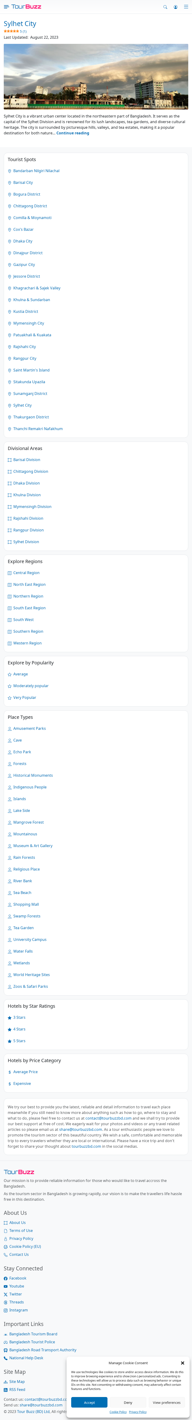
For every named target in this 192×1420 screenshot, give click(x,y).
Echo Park (21, 751)
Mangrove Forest (28, 822)
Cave (17, 740)
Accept (89, 1402)
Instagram (18, 1310)
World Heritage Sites (31, 974)
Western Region (27, 643)
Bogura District (26, 194)
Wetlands (21, 963)
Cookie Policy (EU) (25, 1246)
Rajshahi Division (27, 518)
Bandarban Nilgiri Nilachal (35, 170)
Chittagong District (29, 205)
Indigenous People (29, 787)
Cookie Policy (118, 1412)
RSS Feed (17, 1389)
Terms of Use (21, 1230)
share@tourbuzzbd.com (80, 1129)
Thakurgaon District (30, 417)
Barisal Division (26, 459)
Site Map (17, 1381)
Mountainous (24, 834)
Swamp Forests (26, 916)
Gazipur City (23, 264)
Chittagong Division (30, 471)
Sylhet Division (25, 541)
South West (23, 619)
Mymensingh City (28, 323)
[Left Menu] (6, 7)
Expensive (21, 1083)
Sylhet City (22, 405)
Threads (16, 1302)
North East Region (29, 584)
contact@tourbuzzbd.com (108, 1118)
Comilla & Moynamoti (32, 217)
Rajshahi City (24, 346)
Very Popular (24, 697)
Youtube (16, 1286)
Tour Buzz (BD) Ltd (33, 1411)
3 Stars (19, 1017)
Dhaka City (22, 241)
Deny (128, 1402)
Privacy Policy (138, 1412)
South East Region (29, 607)
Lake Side (21, 810)
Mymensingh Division (32, 506)
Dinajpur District (27, 252)
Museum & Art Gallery (32, 845)
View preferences (167, 1402)
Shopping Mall (25, 904)
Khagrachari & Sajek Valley (36, 288)
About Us (17, 1222)
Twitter (15, 1294)
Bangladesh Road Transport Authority (42, 1349)
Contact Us (19, 1254)
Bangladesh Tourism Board (33, 1334)
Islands (19, 798)
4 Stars (19, 1029)
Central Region (26, 572)
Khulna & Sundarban (31, 299)
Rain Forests (23, 857)
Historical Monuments (32, 775)
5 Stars (19, 1040)
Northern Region (27, 596)
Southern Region (27, 631)
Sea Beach (21, 892)
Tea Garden (23, 927)
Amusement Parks (29, 728)
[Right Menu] (183, 7)
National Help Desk (26, 1357)
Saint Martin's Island (31, 370)
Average (20, 674)
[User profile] (175, 7)
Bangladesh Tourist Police (32, 1341)
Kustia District (25, 311)
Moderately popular (30, 685)
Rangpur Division (28, 530)
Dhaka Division (26, 483)
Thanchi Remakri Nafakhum (37, 428)
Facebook (17, 1278)
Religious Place (26, 869)
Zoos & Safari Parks (30, 986)
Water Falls (22, 951)
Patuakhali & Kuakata (31, 334)
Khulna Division (26, 494)
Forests (19, 763)
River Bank (22, 880)
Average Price (25, 1071)
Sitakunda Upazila (28, 381)
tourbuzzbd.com (86, 1146)
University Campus (29, 939)
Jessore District (26, 276)
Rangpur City (24, 358)
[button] (182, 1362)
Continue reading (72, 133)
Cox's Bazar (23, 229)
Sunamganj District (29, 393)
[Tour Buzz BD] (26, 7)
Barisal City (22, 182)
